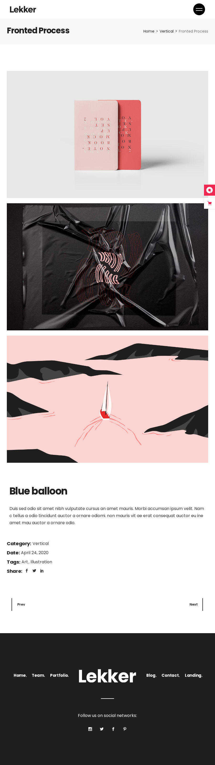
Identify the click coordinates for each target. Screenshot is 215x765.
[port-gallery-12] (107, 399)
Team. (38, 675)
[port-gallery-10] (107, 134)
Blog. (151, 675)
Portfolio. (59, 675)
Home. (20, 675)
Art (25, 562)
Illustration (41, 562)
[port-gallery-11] (107, 266)
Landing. (193, 675)
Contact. (171, 675)
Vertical (41, 543)
